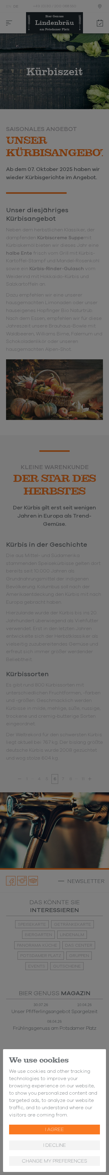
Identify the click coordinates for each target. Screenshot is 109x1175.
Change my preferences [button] (54, 1161)
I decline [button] (54, 1145)
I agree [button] (54, 1129)
